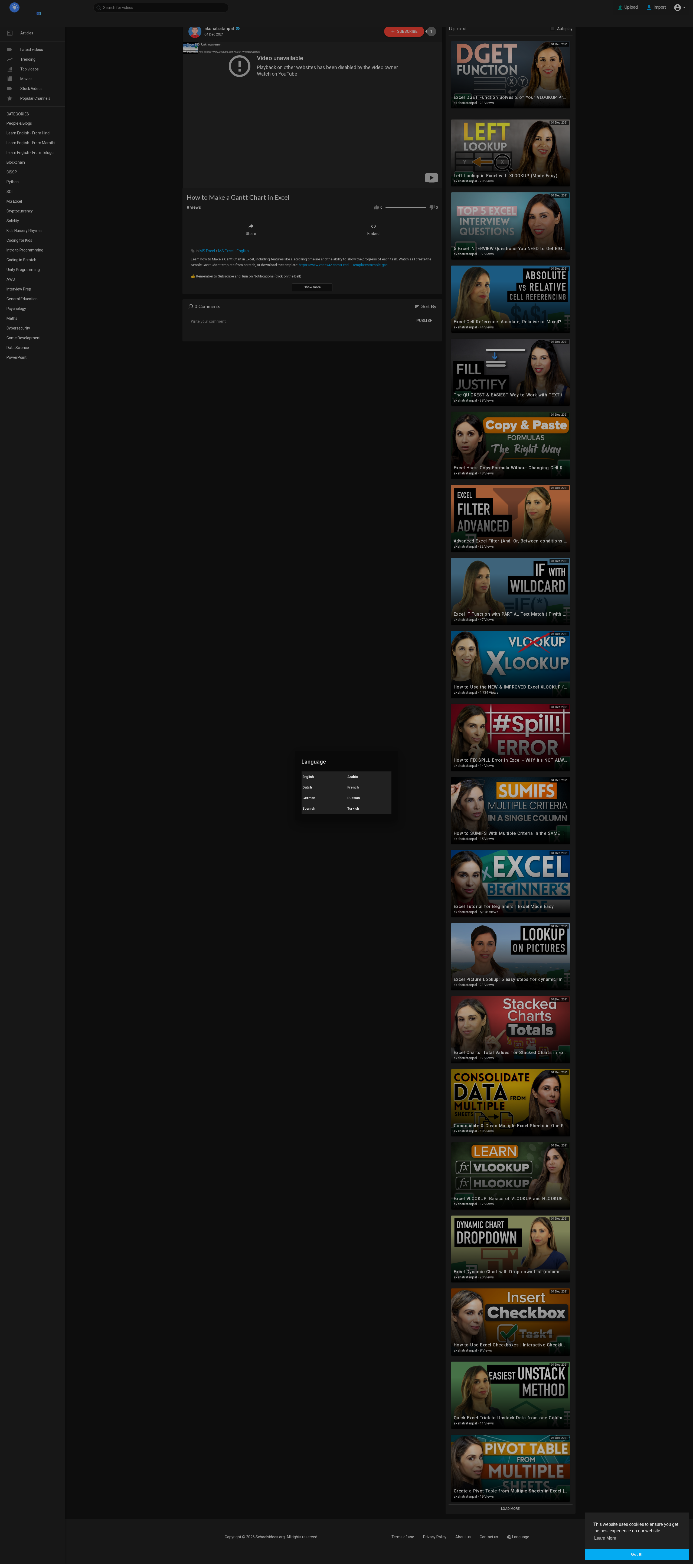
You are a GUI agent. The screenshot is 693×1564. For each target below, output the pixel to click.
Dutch (307, 787)
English (308, 777)
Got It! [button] (637, 1554)
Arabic (352, 777)
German (308, 798)
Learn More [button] (605, 1538)
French (353, 787)
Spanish (308, 808)
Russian (353, 798)
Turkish (353, 808)
